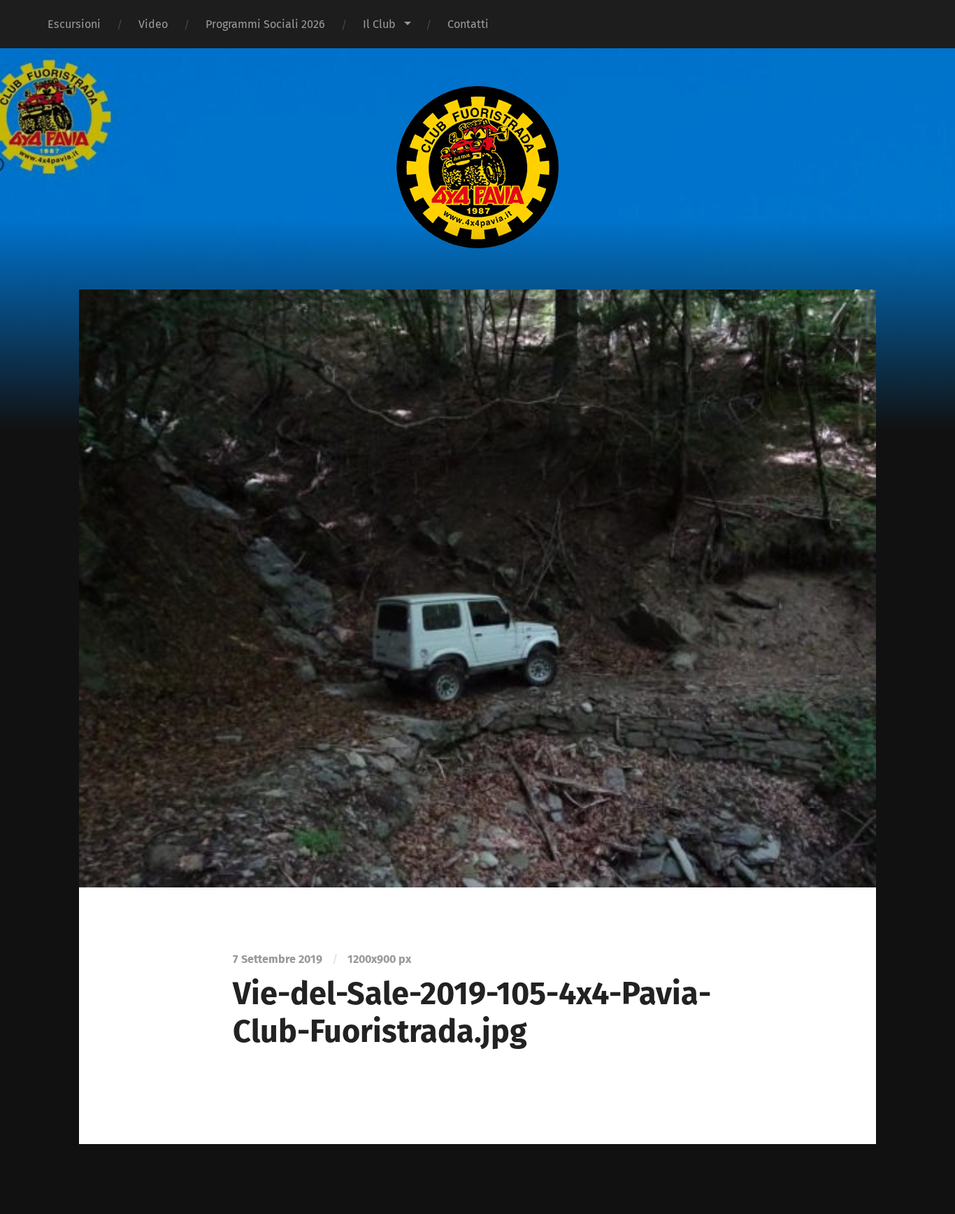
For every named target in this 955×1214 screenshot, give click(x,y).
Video (153, 24)
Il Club (379, 24)
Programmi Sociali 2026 (265, 24)
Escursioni (74, 24)
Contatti (468, 24)
